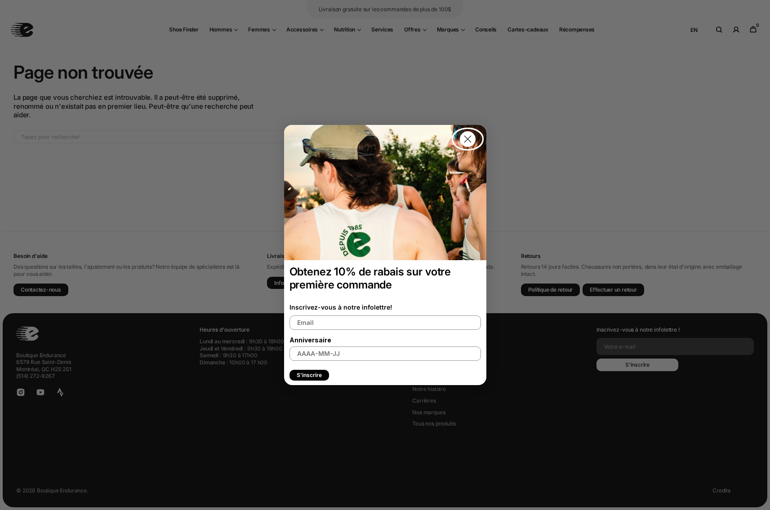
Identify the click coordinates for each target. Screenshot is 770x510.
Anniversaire (310, 340)
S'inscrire (309, 375)
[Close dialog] (468, 139)
